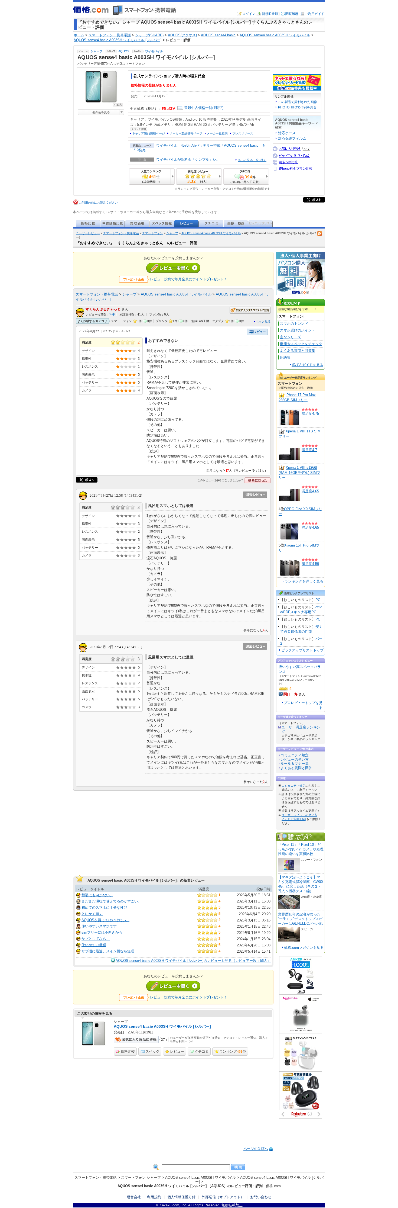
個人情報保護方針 (181, 1197)
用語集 (285, 357)
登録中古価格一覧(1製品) (203, 108)
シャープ (96, 51)
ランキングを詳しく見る (304, 581)
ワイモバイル (154, 51)
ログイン (248, 14)
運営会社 (134, 1197)
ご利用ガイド (314, 14)
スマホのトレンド (294, 324)
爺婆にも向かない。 (97, 895)
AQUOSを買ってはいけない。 (105, 920)
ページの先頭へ (255, 1149)
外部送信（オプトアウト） (223, 1197)
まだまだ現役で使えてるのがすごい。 (111, 901)
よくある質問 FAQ (294, 819)
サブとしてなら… (95, 939)
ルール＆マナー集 (294, 764)
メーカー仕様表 (217, 133)
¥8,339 (168, 108)
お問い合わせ (260, 1197)
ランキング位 (232, 1051)
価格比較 (128, 1051)
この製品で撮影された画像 (297, 102)
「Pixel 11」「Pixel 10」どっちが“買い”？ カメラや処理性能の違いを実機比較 (301, 849)
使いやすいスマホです (99, 926)
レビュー (177, 1051)
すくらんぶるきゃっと (103, 309)
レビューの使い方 (294, 759)
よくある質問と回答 (296, 768)
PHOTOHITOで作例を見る (297, 107)
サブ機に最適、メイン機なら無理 (107, 951)
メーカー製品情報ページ (185, 133)
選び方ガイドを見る (307, 365)
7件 (112, 314)
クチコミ (202, 1051)
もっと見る (263, 321)
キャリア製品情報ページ (148, 133)
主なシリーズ (290, 337)
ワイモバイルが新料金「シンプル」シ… (188, 160)
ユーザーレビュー (88, 233)
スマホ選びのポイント (297, 330)
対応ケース (287, 133)
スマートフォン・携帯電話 (121, 233)
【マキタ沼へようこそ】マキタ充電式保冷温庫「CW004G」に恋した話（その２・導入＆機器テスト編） (300, 884)
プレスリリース (242, 133)
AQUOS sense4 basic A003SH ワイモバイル (211, 233)
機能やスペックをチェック (301, 344)
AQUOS (123, 51)
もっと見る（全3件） (252, 160)
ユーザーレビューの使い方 (299, 815)
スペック (152, 1051)
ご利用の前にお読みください (98, 202)
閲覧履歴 (291, 14)
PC (317, 600)
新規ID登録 (270, 14)
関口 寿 (290, 694)
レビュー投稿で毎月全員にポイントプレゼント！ (188, 279)
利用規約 (154, 1197)
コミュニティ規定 (294, 755)
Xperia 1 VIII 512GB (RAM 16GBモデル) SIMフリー (299, 473)
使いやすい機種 (93, 945)
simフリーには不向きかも (101, 932)
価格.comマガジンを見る (304, 948)
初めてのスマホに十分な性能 (104, 907)
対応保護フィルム (292, 138)
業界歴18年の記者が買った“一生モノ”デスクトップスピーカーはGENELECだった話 (300, 919)
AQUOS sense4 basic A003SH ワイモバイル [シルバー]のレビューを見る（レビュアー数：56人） (193, 961)
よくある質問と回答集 (297, 351)
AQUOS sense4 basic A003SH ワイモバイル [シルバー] (162, 1026)
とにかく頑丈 (92, 914)
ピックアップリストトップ (302, 650)
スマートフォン (152, 233)
